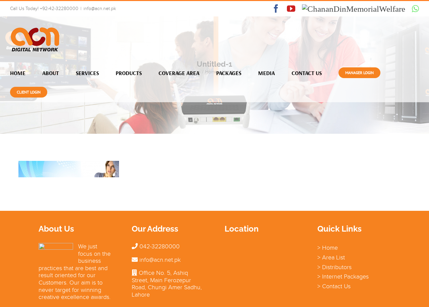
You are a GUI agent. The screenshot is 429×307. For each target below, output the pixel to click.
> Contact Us (334, 286)
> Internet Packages (343, 276)
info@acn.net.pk (99, 8)
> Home (327, 247)
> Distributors (334, 267)
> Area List (331, 257)
